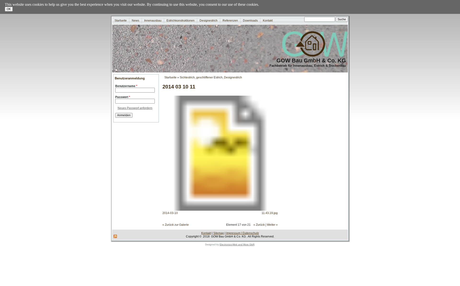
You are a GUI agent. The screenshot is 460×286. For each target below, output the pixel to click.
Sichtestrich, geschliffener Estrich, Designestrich (211, 77)
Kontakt (268, 20)
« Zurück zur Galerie (175, 224)
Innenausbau (152, 20)
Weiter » (272, 224)
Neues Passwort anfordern (135, 108)
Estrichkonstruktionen (181, 20)
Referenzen (230, 20)
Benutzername (126, 86)
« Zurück (259, 224)
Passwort (122, 97)
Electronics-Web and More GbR (237, 244)
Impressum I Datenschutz (242, 233)
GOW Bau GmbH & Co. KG (311, 60)
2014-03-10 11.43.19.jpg (220, 213)
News (135, 20)
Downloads (250, 20)
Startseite (121, 20)
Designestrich (209, 20)
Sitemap (218, 233)
